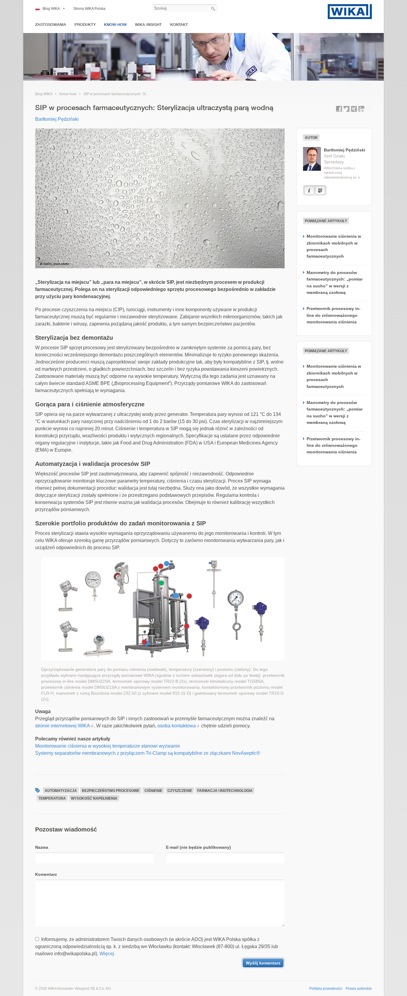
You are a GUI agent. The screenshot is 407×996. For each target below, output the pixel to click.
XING (354, 109)
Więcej (107, 953)
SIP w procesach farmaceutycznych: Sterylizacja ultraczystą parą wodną (141, 94)
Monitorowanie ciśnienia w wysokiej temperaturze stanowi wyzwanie (107, 745)
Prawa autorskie (359, 988)
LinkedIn (361, 109)
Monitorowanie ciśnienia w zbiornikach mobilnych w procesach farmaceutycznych (334, 246)
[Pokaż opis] (309, 190)
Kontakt (179, 24)
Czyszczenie (179, 791)
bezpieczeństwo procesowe (110, 791)
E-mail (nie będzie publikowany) (198, 847)
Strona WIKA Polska (89, 9)
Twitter (346, 109)
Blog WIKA (51, 9)
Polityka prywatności (325, 988)
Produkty (85, 24)
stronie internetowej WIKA (62, 725)
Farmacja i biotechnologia (225, 791)
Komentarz (46, 874)
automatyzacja (61, 791)
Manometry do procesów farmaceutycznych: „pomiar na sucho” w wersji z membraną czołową (335, 282)
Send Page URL (369, 109)
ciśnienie (153, 791)
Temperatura (52, 798)
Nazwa (41, 847)
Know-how (115, 24)
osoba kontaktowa (176, 725)
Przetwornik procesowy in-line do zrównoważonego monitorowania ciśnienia (334, 315)
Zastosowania (50, 24)
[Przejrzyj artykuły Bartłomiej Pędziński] (320, 190)
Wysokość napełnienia (94, 798)
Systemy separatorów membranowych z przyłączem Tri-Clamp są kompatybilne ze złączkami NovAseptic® (147, 753)
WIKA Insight (148, 24)
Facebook (339, 109)
